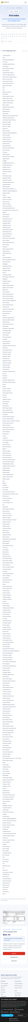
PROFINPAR (5, 775)
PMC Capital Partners (7, 558)
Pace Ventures (6, 70)
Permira (4, 373)
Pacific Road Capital (7, 85)
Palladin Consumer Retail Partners (10, 115)
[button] (14, 1019)
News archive (18, 995)
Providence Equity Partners (9, 840)
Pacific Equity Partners (8, 81)
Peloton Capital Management (9, 300)
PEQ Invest (5, 347)
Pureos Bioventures (7, 878)
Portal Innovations (7, 612)
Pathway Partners (7, 227)
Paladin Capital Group (7, 98)
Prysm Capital (6, 850)
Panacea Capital (6, 135)
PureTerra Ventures (7, 880)
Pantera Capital (6, 154)
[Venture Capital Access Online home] (5, 2)
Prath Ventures (6, 685)
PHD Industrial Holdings (8, 412)
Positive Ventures (6, 633)
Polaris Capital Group (7, 586)
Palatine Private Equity (8, 102)
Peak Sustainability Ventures (9, 259)
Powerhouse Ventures (7, 657)
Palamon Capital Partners (8, 100)
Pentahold (5, 339)
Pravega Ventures (7, 689)
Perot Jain (5, 375)
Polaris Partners (6, 590)
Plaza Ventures (6, 537)
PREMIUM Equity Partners (8, 704)
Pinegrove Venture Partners (9, 466)
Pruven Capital (6, 848)
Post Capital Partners (7, 640)
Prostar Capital (6, 827)
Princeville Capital (7, 754)
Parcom (4, 173)
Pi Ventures (5, 438)
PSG (3, 857)
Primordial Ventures (7, 747)
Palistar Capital (6, 109)
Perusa (4, 384)
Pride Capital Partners (7, 719)
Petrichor (5, 395)
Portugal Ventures (7, 627)
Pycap (4, 893)
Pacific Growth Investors (8, 83)
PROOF (4, 803)
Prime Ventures (6, 739)
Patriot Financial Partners (8, 242)
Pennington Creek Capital (8, 328)
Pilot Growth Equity (7, 455)
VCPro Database (4, 983)
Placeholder (5, 506)
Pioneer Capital (6, 472)
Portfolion (5, 618)
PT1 (3, 868)
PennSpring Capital (7, 330)
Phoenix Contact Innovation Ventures (11, 421)
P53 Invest (5, 62)
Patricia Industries (7, 236)
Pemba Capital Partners (8, 304)
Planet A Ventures (7, 513)
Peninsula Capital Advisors (8, 317)
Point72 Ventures (6, 575)
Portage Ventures (7, 610)
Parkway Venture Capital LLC (9, 188)
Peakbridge (5, 264)
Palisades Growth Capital (8, 107)
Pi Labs (4, 436)
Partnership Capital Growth (9, 208)
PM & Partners (6, 554)
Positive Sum (5, 631)
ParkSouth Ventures (7, 180)
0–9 (2, 34)
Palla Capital (5, 113)
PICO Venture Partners (8, 440)
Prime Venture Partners (8, 736)
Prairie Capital (6, 676)
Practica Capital (6, 668)
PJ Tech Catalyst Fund (8, 502)
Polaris (4, 584)
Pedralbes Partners (7, 281)
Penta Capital (6, 335)
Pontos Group (6, 603)
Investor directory (19, 983)
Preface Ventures (6, 693)
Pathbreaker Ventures (7, 218)
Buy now (14, 953)
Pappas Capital (6, 158)
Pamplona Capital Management (10, 133)
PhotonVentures (6, 431)
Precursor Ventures (7, 691)
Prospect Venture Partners (9, 825)
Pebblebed (5, 279)
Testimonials (3, 996)
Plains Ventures (6, 511)
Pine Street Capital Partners (9, 459)
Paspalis (4, 212)
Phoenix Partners (6, 425)
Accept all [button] (7, 1015)
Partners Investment (7, 206)
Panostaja (5, 152)
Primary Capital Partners (8, 726)
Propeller (5, 814)
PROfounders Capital (7, 777)
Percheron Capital (7, 354)
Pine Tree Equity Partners (8, 461)
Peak (4, 255)
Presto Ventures (6, 713)
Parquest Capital (6, 193)
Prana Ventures (6, 683)
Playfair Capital (6, 532)
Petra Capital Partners (8, 393)
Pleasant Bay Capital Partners (9, 539)
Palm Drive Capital (7, 122)
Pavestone (5, 246)
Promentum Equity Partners (9, 795)
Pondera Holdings (7, 597)
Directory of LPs (18, 987)
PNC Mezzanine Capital (8, 562)
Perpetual (5, 378)
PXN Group (5, 889)
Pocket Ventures (6, 565)
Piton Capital (5, 487)
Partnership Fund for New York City (10, 210)
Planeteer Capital (6, 517)
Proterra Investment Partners (9, 833)
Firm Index (3, 992)
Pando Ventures (6, 143)
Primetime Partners (7, 743)
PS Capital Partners (7, 853)
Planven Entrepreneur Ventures (10, 519)
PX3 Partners (6, 887)
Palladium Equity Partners (8, 117)
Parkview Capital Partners (8, 182)
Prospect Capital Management (9, 818)
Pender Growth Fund (7, 311)
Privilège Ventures (7, 767)
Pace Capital (5, 66)
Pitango (4, 483)
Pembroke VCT (6, 307)
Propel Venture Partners (8, 812)
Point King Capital (7, 569)
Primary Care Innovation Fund (9, 728)
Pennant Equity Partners (8, 324)
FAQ (2, 994)
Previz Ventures (6, 717)
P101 (4, 57)
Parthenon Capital (7, 197)
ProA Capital (5, 769)
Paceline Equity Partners (8, 72)
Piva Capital (5, 489)
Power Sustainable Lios (8, 653)
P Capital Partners (7, 55)
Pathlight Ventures (7, 225)
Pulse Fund (5, 870)
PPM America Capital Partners (9, 666)
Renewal (3, 990)
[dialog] (14, 1009)
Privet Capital (6, 764)
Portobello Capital (7, 623)
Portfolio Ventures (7, 616)
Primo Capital (6, 745)
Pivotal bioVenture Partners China (10, 494)
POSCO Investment (7, 629)
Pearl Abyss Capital (7, 274)
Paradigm (5, 160)
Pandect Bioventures (7, 141)
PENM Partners (6, 322)
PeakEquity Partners (7, 266)
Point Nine (5, 571)
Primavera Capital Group (8, 732)
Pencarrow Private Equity (8, 309)
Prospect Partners (7, 822)
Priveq (4, 762)
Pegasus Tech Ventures (8, 287)
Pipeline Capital (6, 479)
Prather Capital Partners (8, 687)
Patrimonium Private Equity (9, 238)
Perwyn (4, 386)
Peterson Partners (7, 388)
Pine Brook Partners (7, 457)
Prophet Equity (6, 816)
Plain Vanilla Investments (8, 509)
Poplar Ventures (6, 605)
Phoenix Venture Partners (8, 429)
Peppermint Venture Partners (9, 345)
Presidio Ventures (6, 711)
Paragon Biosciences (7, 165)
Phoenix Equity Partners (8, 423)
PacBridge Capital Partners (9, 64)
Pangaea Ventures (7, 145)
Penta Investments (7, 337)
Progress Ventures (7, 782)
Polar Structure (6, 582)
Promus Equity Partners (8, 799)
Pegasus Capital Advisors (8, 285)
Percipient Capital (6, 356)
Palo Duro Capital (6, 126)
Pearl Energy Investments (8, 276)
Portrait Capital (6, 625)
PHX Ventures (6, 433)
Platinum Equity (6, 526)
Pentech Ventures (7, 341)
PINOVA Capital (6, 470)
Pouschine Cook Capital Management (11, 650)
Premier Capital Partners (8, 700)
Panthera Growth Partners (8, 156)
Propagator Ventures (7, 805)
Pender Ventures (6, 313)
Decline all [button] (20, 1015)
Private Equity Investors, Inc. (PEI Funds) (12, 758)
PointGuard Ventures (7, 580)
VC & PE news (18, 993)
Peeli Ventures (6, 283)
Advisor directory (18, 985)
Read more (19, 1006)
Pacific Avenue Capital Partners (10, 77)
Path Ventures (6, 216)
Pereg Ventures (6, 358)
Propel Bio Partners (7, 807)
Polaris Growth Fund (7, 588)
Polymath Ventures (7, 595)
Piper (4, 481)
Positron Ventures (7, 635)
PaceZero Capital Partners (8, 74)
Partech (4, 195)
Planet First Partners (7, 515)
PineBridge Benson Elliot (8, 463)
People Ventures (6, 343)
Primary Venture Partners (8, 730)
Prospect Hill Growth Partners (9, 820)
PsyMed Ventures (6, 865)
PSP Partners (6, 861)
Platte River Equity (7, 528)
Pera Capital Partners (7, 350)
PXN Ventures (6, 891)
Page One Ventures (7, 92)
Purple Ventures (6, 883)
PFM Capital (5, 403)
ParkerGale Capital (7, 178)
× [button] (26, 998)
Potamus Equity (6, 644)
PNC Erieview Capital (7, 560)
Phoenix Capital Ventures (8, 418)
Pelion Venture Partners (8, 296)
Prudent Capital (6, 846)
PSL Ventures (6, 859)
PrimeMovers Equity (7, 741)
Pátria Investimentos (7, 233)
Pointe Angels (6, 577)
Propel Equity (6, 810)
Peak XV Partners (6, 261)
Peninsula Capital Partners (8, 320)
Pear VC (4, 272)
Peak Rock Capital (7, 257)
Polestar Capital (6, 592)
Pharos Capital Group (7, 410)
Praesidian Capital (7, 672)
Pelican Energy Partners (8, 294)
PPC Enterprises (6, 663)
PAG (3, 90)
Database (12, 7)
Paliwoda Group (6, 111)
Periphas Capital (6, 365)
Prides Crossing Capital (8, 721)
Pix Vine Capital (6, 500)
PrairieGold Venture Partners (9, 681)
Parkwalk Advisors (7, 184)
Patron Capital (6, 244)
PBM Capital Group (7, 253)
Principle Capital (6, 756)
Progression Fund (6, 786)
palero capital (6, 105)
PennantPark (5, 326)
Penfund (4, 315)
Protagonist (5, 829)
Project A (5, 788)
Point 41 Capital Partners (8, 567)
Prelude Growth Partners (8, 696)
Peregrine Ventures (7, 360)
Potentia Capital (6, 646)
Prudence (5, 844)
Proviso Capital (6, 842)
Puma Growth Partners (8, 872)
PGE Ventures (6, 405)
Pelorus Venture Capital (8, 298)
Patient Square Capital (8, 229)
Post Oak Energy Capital (8, 642)
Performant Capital (7, 363)
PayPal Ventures (6, 251)
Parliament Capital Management (10, 191)
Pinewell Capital (6, 468)
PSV (3, 863)
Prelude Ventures (6, 698)
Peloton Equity (6, 302)
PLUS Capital (5, 550)
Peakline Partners (6, 268)
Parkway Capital (6, 186)
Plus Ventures (6, 552)
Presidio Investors (7, 709)
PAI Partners (5, 94)
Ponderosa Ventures (7, 599)
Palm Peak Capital (7, 124)
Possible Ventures (7, 638)
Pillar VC (4, 448)
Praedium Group (6, 670)
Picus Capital (5, 442)
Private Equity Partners (8, 760)
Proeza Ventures (6, 773)
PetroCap (5, 397)
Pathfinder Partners (7, 221)
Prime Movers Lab (7, 734)
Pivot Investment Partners (9, 491)
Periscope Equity (6, 367)
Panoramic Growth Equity (8, 148)
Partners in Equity (6, 203)
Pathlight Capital (6, 223)
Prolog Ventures (6, 792)
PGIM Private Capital (7, 408)
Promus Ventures (6, 801)
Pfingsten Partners (7, 399)
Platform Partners (7, 522)
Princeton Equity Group (8, 752)
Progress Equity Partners (8, 779)
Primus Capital (6, 749)
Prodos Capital (6, 771)
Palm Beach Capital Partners (9, 120)
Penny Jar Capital (6, 332)
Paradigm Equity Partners (8, 163)
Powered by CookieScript (14, 1020)
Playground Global (7, 534)
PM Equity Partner (7, 556)
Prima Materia (6, 724)
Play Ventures (6, 530)
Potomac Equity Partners (8, 648)
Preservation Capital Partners (9, 706)
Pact (4, 87)
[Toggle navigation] (25, 2)
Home (7, 7)
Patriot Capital (6, 240)
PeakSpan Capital (6, 270)
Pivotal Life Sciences (7, 498)
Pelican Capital (6, 292)
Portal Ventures (6, 614)
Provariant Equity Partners (8, 835)
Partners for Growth (7, 199)
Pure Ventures (6, 876)
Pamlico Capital (6, 130)
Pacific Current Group (7, 79)
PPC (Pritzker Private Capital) (9, 661)
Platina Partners (6, 524)
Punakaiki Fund (6, 874)
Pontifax (4, 601)
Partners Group (6, 201)
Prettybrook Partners (7, 715)
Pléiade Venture (6, 541)
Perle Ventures (6, 369)
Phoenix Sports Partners (8, 427)
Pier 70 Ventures (6, 444)
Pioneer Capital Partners (8, 474)
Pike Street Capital (7, 446)
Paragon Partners (7, 167)
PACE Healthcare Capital (8, 68)
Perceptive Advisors (7, 352)
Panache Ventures (7, 137)
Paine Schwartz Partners (8, 96)
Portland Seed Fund (7, 620)
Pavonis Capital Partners (8, 249)
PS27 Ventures (6, 855)
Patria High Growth (7, 231)
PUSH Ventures (6, 885)
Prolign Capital (6, 790)
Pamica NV (5, 128)
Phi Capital (5, 414)
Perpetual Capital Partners (8, 380)
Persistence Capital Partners (9, 382)
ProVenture (5, 837)
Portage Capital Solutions (8, 608)
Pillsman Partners (7, 453)
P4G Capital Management (8, 59)
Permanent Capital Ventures (9, 371)
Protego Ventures (7, 831)
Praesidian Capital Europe (8, 674)
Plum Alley (5, 547)
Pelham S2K (5, 289)
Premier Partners (6, 702)
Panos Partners (6, 150)
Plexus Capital (6, 543)
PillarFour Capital (6, 451)
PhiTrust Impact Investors (8, 416)
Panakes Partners (6, 139)
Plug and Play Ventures (8, 545)
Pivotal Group (6, 496)
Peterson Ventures (7, 390)
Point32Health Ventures (8, 573)
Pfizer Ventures (6, 401)
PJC (3, 504)
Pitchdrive (5, 485)
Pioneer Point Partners (8, 476)
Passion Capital (6, 214)
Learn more (14, 960)
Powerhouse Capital (7, 655)
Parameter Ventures (7, 171)
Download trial (14, 957)
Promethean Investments (8, 797)
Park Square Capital (7, 175)
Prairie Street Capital (7, 678)
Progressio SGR (6, 784)
